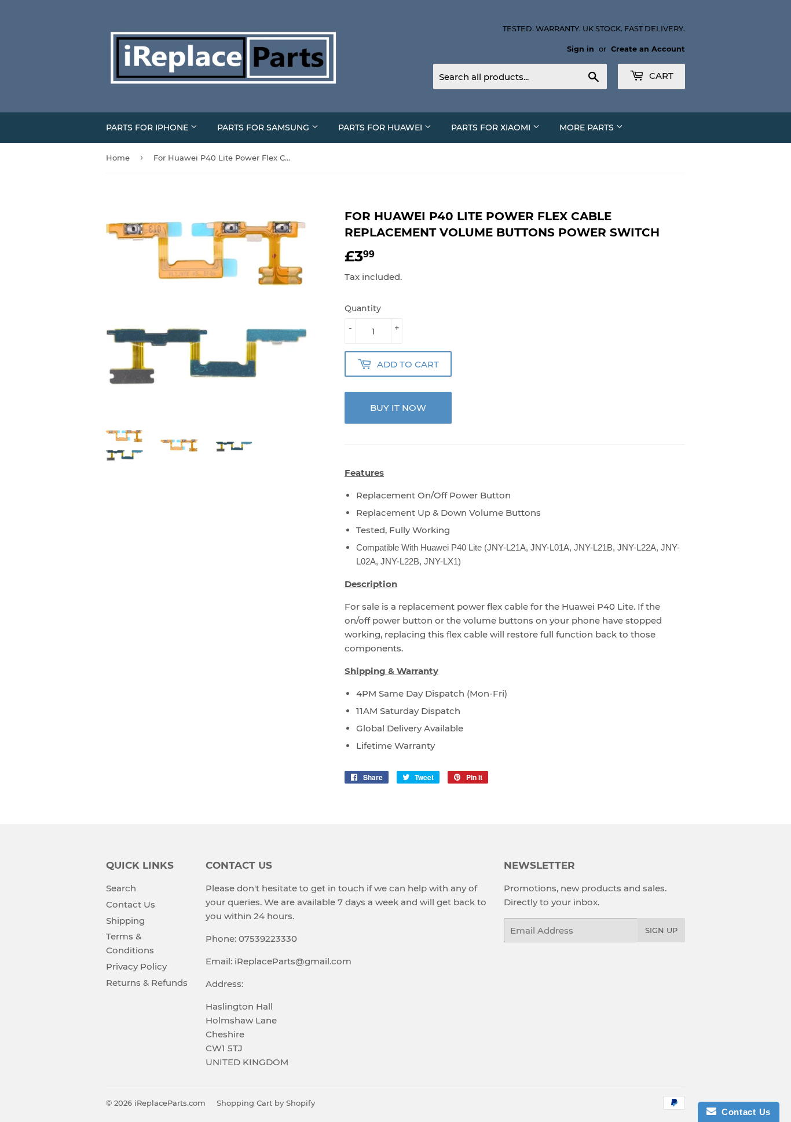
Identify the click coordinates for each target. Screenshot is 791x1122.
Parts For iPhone (148, 127)
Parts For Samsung (264, 127)
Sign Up (661, 930)
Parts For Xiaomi (492, 127)
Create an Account (648, 49)
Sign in (580, 49)
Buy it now (398, 407)
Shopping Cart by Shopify (266, 1103)
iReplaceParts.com (170, 1103)
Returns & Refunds (147, 982)
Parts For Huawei (381, 127)
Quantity (363, 308)
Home (118, 157)
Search (121, 888)
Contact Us (130, 904)
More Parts (587, 127)
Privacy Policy (136, 966)
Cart (660, 75)
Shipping (125, 920)
